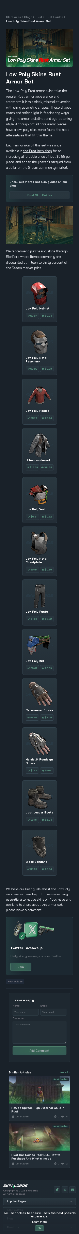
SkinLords (13, 17)
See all (64, 1072)
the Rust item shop (37, 151)
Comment (19, 1018)
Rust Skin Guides (39, 195)
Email (43, 1005)
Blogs (28, 17)
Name (16, 1005)
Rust (38, 17)
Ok (39, 1228)
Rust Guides (54, 17)
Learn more (39, 1222)
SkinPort (12, 256)
